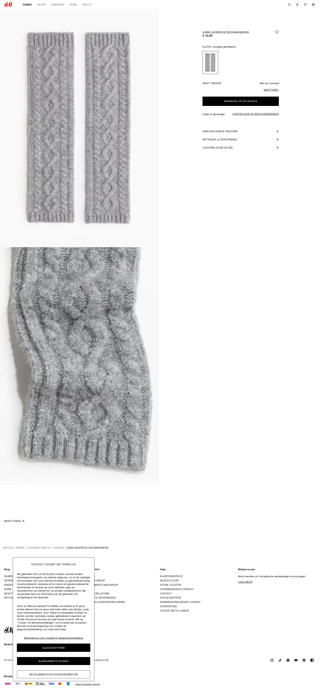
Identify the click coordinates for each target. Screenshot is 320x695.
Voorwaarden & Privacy (177, 589)
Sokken (59, 547)
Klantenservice (171, 576)
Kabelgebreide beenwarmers (87, 547)
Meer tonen (12, 521)
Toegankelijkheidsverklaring (103, 602)
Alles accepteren (53, 647)
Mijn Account (169, 580)
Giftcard (10, 597)
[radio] (210, 62)
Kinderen (57, 4)
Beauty (87, 4)
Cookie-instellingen (174, 610)
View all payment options (87, 684)
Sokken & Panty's (39, 547)
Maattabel (271, 89)
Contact (166, 593)
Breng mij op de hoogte (241, 101)
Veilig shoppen (170, 597)
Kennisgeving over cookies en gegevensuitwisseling (53, 638)
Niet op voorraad (269, 83)
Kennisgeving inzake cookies (180, 602)
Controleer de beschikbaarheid (255, 114)
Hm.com (8, 547)
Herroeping (168, 606)
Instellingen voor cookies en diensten (53, 674)
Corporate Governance (99, 597)
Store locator (170, 584)
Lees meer (245, 582)
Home (73, 4)
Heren (41, 4)
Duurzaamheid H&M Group (100, 584)
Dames (27, 4)
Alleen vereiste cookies (53, 661)
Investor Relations (96, 593)
